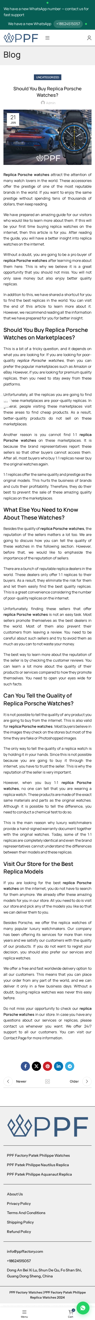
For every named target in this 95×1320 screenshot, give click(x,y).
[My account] (89, 37)
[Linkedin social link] (58, 1066)
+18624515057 (68, 23)
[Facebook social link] (25, 1066)
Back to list (47, 1081)
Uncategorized (47, 77)
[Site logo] (20, 37)
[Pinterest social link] (47, 1066)
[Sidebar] (6, 402)
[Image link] (47, 1125)
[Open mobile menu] (47, 37)
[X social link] (36, 1066)
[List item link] (47, 1156)
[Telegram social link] (69, 1066)
